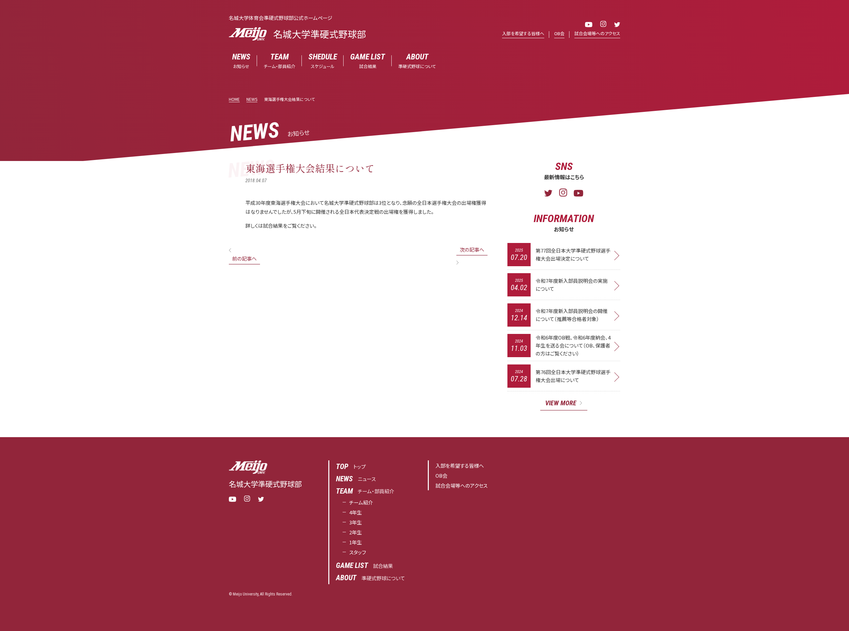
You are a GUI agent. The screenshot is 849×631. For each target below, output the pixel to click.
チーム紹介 (361, 502)
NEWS (251, 99)
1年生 (355, 542)
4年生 (355, 512)
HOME (234, 99)
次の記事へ (472, 249)
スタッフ (357, 552)
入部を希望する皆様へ (523, 33)
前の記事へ (244, 258)
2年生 (355, 532)
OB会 (559, 33)
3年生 (355, 522)
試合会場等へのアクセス (597, 33)
